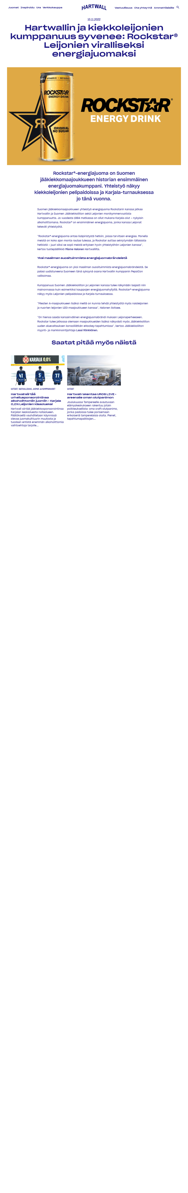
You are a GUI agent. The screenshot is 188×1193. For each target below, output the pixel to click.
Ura (38, 8)
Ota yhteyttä (143, 8)
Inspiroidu (28, 8)
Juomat (13, 8)
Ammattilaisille (164, 8)
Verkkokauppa (52, 8)
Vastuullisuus (123, 8)
